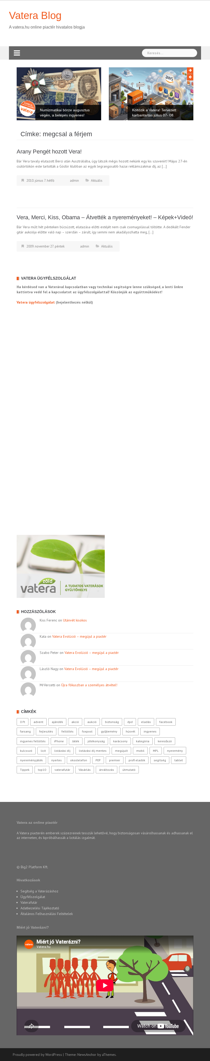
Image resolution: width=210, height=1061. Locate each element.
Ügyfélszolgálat (32, 896)
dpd (130, 722)
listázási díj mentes (93, 751)
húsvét (130, 731)
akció (75, 722)
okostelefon (78, 760)
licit (43, 751)
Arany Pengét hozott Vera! (49, 151)
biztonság (112, 722)
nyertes (56, 760)
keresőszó (165, 741)
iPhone (59, 741)
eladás (146, 722)
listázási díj (62, 751)
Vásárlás (85, 770)
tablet (178, 760)
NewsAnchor (86, 1054)
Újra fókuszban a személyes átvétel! (89, 685)
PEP (98, 760)
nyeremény (175, 751)
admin (74, 180)
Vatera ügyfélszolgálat (36, 302)
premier (114, 760)
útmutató (128, 770)
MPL (156, 751)
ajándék (57, 722)
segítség (160, 760)
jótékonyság (96, 741)
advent (38, 722)
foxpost (87, 731)
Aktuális (96, 180)
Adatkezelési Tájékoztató (39, 908)
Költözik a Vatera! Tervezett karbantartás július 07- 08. (154, 112)
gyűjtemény (109, 731)
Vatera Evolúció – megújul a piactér (79, 636)
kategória (142, 741)
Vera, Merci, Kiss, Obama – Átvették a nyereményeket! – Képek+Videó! (105, 217)
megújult (121, 751)
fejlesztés (46, 731)
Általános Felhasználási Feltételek (46, 913)
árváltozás (106, 770)
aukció (92, 722)
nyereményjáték (31, 760)
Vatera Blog (35, 15)
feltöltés (67, 731)
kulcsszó (26, 751)
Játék (75, 741)
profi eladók (137, 760)
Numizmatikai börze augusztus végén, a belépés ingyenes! (65, 112)
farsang (25, 731)
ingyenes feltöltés (33, 741)
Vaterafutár (28, 902)
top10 (42, 770)
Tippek (24, 770)
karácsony (120, 741)
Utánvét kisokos (75, 620)
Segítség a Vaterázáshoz (39, 891)
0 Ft (22, 722)
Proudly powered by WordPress (37, 1054)
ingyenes (150, 731)
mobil (140, 751)
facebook (165, 722)
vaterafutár (62, 770)
